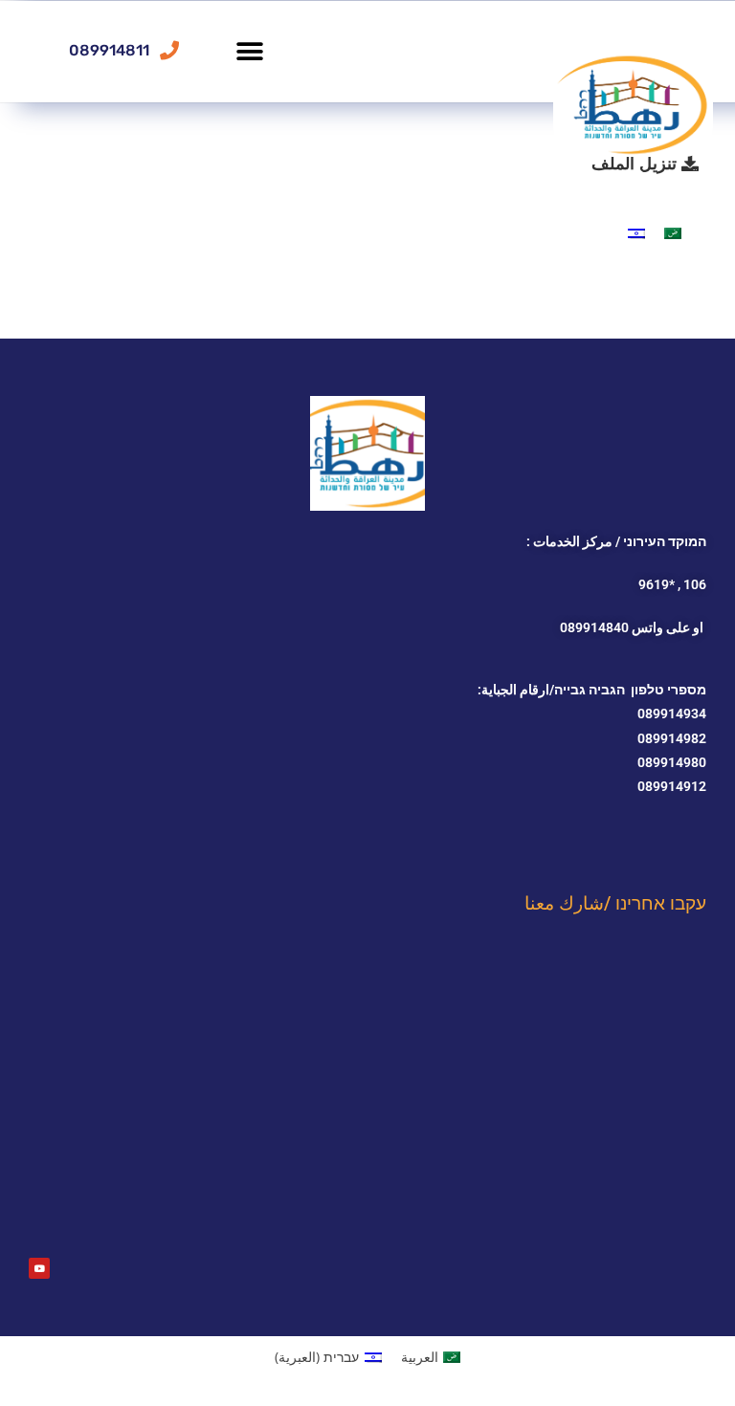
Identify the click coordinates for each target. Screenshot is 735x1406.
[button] (249, 51)
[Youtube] (39, 1268)
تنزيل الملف (636, 162)
